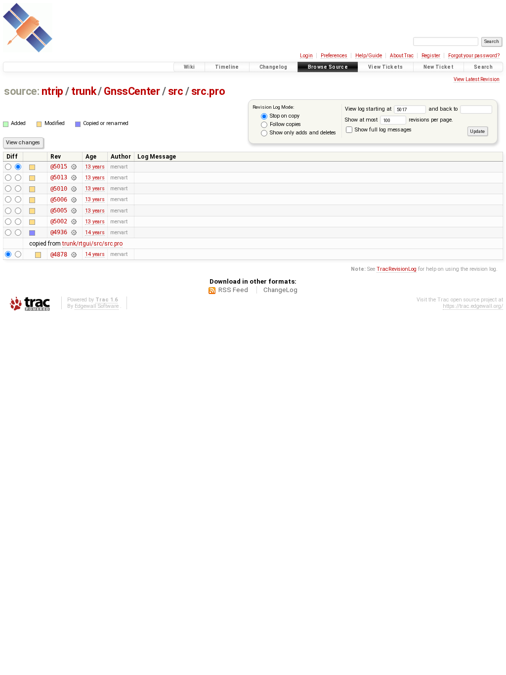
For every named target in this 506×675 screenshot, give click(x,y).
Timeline (227, 67)
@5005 (58, 210)
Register (431, 55)
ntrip (52, 91)
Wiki (189, 67)
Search (483, 67)
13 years (95, 166)
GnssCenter (132, 91)
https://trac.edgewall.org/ (473, 306)
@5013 (58, 177)
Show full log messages (382, 130)
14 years (95, 232)
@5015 (58, 166)
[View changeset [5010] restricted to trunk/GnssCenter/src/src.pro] (74, 188)
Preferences (334, 55)
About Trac (402, 55)
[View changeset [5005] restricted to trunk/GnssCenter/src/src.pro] (74, 210)
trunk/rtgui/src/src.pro (92, 243)
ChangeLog (280, 290)
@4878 (58, 254)
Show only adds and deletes (302, 132)
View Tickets (385, 67)
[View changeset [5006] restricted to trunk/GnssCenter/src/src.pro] (74, 199)
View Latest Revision (477, 79)
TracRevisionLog (397, 269)
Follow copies (284, 124)
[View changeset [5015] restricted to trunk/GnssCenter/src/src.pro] (74, 166)
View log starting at (369, 109)
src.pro (208, 91)
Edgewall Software (97, 306)
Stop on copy (283, 116)
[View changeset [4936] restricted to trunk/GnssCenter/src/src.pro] (74, 232)
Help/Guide (368, 55)
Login (306, 55)
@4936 (58, 232)
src (175, 91)
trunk (83, 91)
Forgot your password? (474, 55)
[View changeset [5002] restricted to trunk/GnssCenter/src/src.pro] (74, 221)
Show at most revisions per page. (399, 120)
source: (21, 91)
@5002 (58, 221)
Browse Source (328, 67)
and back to (443, 109)
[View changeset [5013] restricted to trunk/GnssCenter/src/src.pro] (74, 177)
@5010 (58, 188)
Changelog (273, 67)
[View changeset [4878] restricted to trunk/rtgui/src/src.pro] (74, 254)
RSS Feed (233, 290)
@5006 (58, 199)
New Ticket (438, 67)
